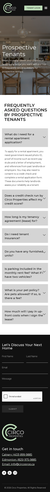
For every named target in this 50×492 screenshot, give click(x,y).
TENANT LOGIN (33, 8)
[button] (46, 8)
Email (4, 367)
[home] (9, 8)
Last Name (31, 356)
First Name (7, 356)
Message (7, 379)
